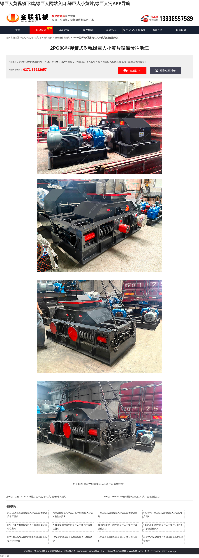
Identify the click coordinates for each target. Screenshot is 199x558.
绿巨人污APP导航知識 (134, 31)
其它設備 (64, 30)
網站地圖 (4, 556)
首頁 (17, 30)
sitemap (172, 551)
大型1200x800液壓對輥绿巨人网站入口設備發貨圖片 (40, 496)
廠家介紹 (157, 30)
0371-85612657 (35, 69)
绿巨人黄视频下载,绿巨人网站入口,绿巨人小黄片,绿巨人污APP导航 (65, 3)
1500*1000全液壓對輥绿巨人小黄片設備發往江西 (136, 496)
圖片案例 (88, 30)
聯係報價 (181, 30)
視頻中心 (111, 30)
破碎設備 (41, 30)
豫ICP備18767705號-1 (88, 551)
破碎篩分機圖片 (62, 37)
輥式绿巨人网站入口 (31, 37)
